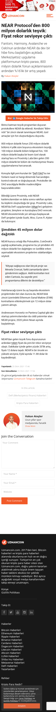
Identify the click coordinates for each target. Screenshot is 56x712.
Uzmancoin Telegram (25, 378)
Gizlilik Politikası (10, 592)
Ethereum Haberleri (12, 633)
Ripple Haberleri (10, 636)
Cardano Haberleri (11, 643)
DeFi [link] (35, 173)
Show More (30, 426)
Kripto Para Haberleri (27, 403)
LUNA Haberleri (10, 656)
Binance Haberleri (11, 639)
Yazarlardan (8, 669)
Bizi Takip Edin (28, 118)
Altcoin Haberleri (11, 652)
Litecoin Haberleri (11, 649)
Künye (4, 589)
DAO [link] (40, 173)
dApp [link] (35, 206)
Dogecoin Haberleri (12, 646)
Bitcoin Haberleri (11, 630)
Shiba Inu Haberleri (12, 659)
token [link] (14, 342)
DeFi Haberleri (9, 666)
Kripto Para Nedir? (11, 684)
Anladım (22, 706)
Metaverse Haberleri (12, 662)
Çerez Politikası (25, 698)
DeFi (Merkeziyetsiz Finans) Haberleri (27, 395)
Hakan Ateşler (34, 416)
